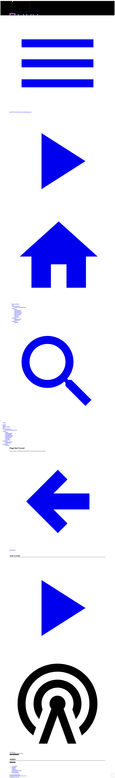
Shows (13, 308)
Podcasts (16, 315)
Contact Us (14, 321)
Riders (15, 309)
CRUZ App (14, 318)
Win (13, 305)
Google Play (17, 320)
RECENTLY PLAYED (14, 754)
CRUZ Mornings (17, 310)
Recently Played (15, 304)
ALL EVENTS (12, 762)
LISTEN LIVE (12, 13)
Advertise (16, 322)
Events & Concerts (16, 306)
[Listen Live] (57, 607)
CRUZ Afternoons (18, 312)
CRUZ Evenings (17, 313)
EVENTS (13, 759)
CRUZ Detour (17, 314)
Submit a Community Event (20, 307)
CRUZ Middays (17, 311)
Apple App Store (17, 319)
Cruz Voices (17, 317)
